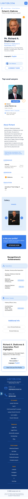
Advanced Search (14, 448)
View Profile (15, 101)
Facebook (14, 475)
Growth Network (14, 418)
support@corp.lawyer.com (15, 389)
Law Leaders (14, 415)
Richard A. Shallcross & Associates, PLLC (12, 44)
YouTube (14, 481)
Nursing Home (18, 47)
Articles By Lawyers (14, 433)
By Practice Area (14, 454)
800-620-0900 (12, 396)
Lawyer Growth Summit (14, 412)
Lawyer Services (14, 403)
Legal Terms (14, 430)
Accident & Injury (9, 47)
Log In (14, 406)
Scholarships (14, 436)
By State (14, 451)
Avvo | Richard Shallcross (14, 327)
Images (13, 204)
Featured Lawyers (14, 457)
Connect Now (14, 68)
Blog (14, 439)
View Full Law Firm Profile (14, 367)
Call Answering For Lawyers (14, 409)
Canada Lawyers (14, 460)
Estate (12, 50)
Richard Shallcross (14, 331)
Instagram (14, 472)
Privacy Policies (17, 495)
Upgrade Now (14, 245)
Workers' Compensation (11, 49)
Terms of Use (12, 494)
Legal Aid (14, 427)
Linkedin (14, 469)
